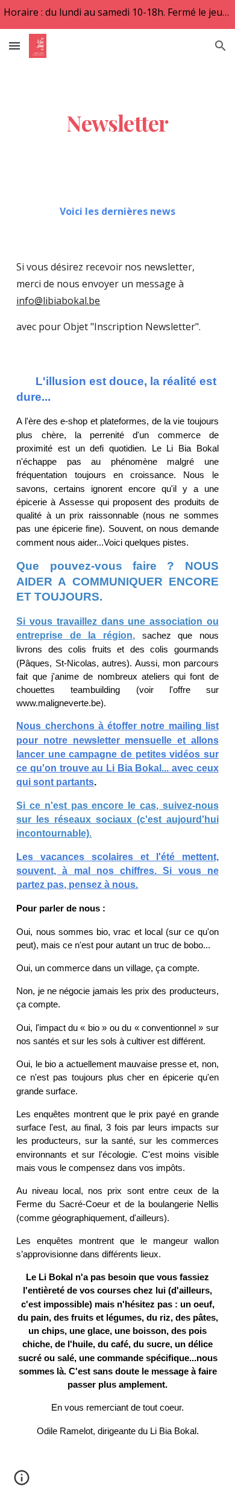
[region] (117, 14)
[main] (117, 123)
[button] (14, 45)
